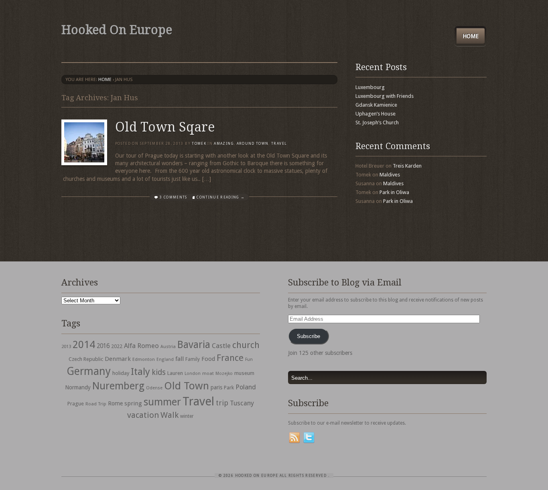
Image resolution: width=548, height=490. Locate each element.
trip (222, 403)
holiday (120, 373)
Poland (245, 387)
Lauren (175, 373)
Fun (249, 359)
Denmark (118, 358)
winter (187, 416)
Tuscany (242, 403)
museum (244, 373)
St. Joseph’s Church (377, 122)
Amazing (223, 144)
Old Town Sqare (165, 127)
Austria (168, 346)
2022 (116, 346)
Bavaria (193, 344)
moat (208, 373)
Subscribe (308, 336)
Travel (198, 401)
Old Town (186, 386)
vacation (143, 415)
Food (208, 358)
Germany (89, 371)
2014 (84, 344)
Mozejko (224, 373)
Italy (140, 371)
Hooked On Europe (116, 30)
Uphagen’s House (375, 114)
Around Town (253, 144)
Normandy (78, 387)
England (165, 359)
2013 (66, 346)
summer (162, 402)
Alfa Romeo (141, 346)
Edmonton (143, 359)
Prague (75, 404)
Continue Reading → (221, 197)
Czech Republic (86, 359)
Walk (169, 415)
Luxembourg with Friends (384, 96)
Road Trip (95, 404)
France (230, 357)
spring (133, 403)
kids (159, 372)
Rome (115, 403)
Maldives (390, 175)
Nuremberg (118, 386)
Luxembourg (370, 87)
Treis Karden (407, 166)
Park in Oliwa (394, 192)
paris (216, 387)
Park (229, 388)
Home (471, 36)
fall (179, 358)
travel (279, 144)
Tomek (199, 144)
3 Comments (173, 197)
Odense (154, 388)
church (246, 345)
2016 (103, 346)
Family (192, 359)
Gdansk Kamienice (376, 105)
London (193, 373)
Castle (221, 346)
